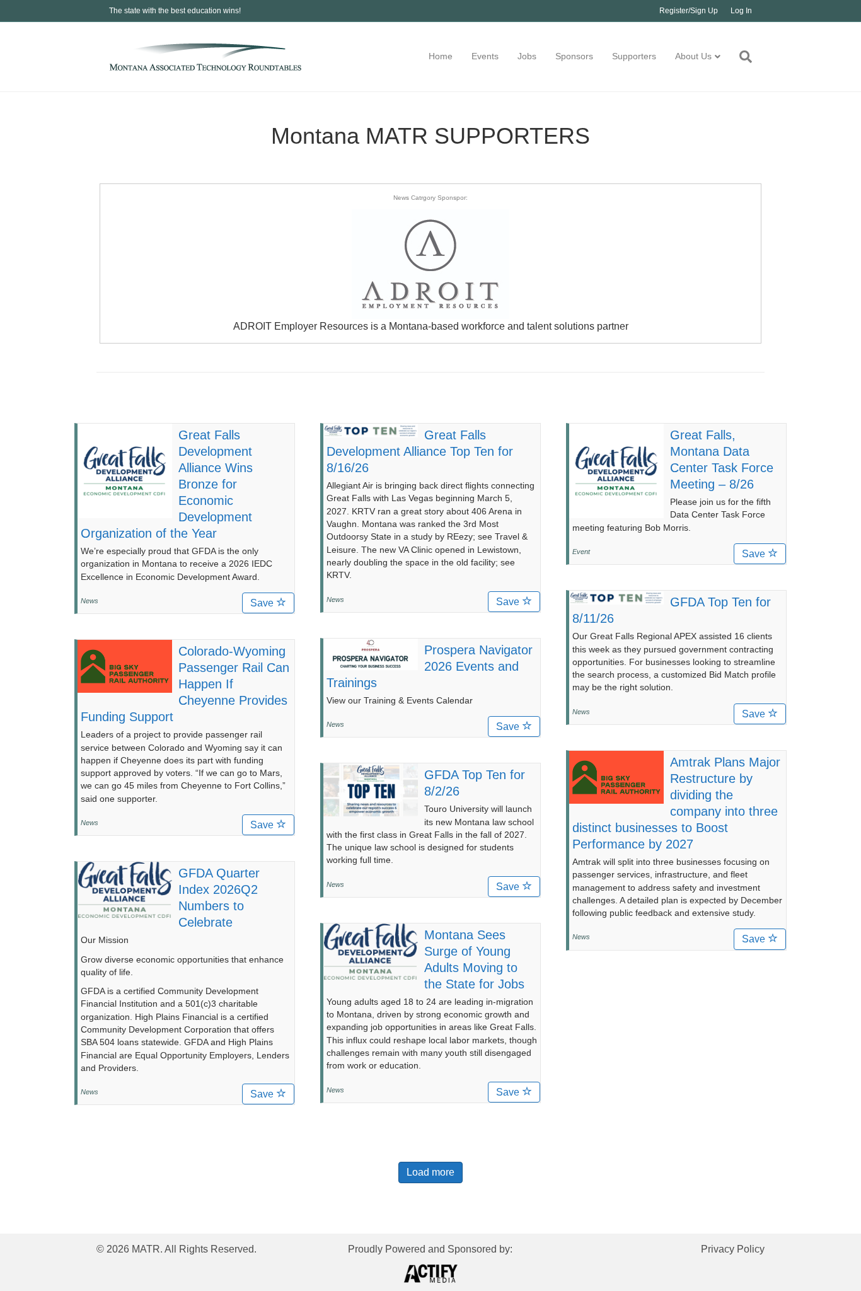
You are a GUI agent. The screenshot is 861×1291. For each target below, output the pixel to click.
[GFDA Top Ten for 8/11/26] (616, 597)
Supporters (634, 56)
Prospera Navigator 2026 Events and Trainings (429, 666)
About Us (693, 56)
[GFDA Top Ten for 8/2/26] (370, 789)
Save (263, 603)
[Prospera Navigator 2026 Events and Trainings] (370, 653)
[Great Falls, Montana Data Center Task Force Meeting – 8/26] (616, 470)
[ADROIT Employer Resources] (430, 263)
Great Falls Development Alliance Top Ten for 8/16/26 (419, 451)
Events (485, 56)
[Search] (741, 56)
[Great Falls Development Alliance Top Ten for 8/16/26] (370, 430)
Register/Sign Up (688, 10)
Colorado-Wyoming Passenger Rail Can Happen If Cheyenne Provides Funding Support (185, 684)
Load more (430, 1172)
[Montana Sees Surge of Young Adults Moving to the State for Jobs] (370, 951)
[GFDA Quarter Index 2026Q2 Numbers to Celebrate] (125, 889)
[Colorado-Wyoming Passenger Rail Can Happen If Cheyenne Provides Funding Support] (125, 666)
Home (441, 56)
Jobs (526, 56)
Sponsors (574, 56)
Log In (741, 10)
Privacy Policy (733, 1249)
